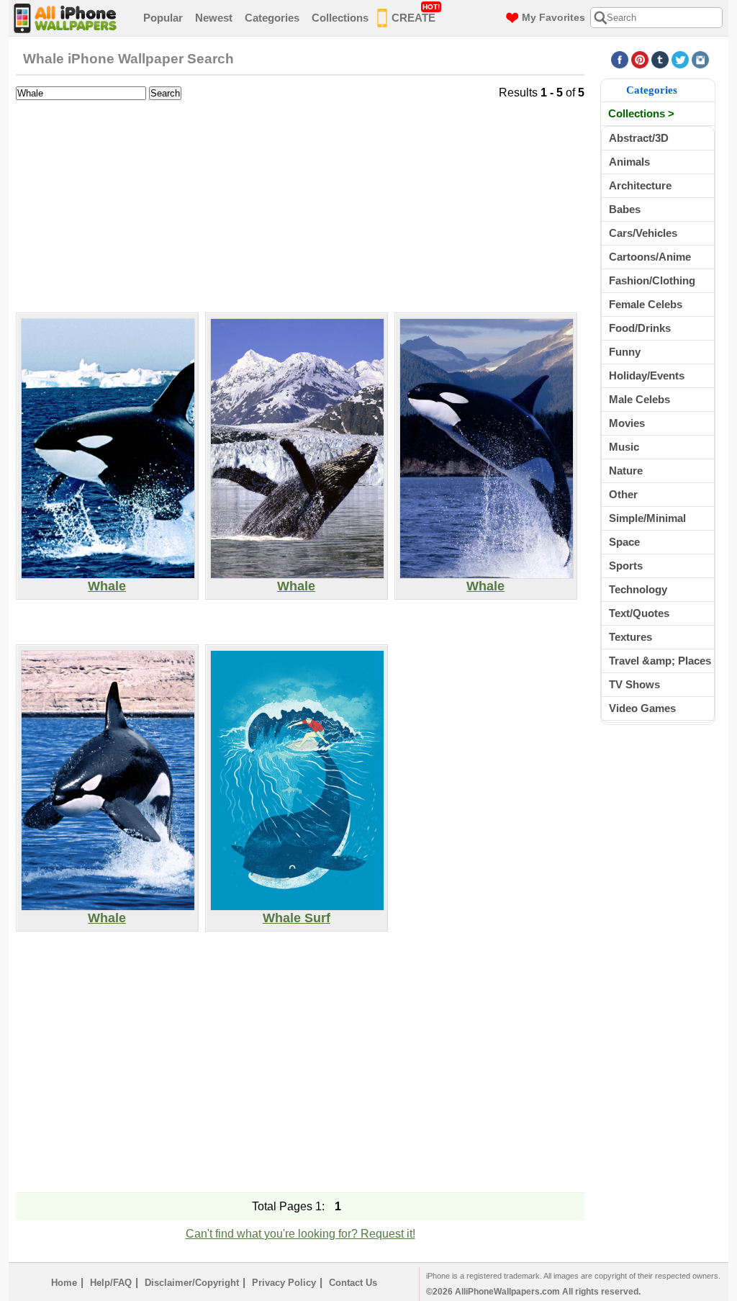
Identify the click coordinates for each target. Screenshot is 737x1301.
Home (64, 1282)
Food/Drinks (640, 328)
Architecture (640, 185)
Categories (272, 18)
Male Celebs (639, 399)
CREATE (416, 13)
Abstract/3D (639, 138)
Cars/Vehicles (643, 233)
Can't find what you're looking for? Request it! (300, 1234)
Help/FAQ (111, 1282)
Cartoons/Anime (650, 257)
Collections (340, 18)
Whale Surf (296, 918)
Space (624, 542)
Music (624, 447)
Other (623, 494)
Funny (625, 352)
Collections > (641, 113)
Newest (213, 18)
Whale (107, 586)
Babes (625, 209)
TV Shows (634, 684)
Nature (626, 470)
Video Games (642, 708)
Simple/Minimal (647, 518)
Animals (629, 162)
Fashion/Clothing (652, 280)
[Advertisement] (300, 204)
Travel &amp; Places (660, 660)
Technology (638, 589)
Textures (630, 637)
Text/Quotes (639, 613)
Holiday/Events (646, 375)
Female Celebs (645, 304)
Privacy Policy (284, 1282)
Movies (627, 423)
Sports (626, 565)
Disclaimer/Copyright (192, 1282)
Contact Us (353, 1282)
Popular (163, 18)
